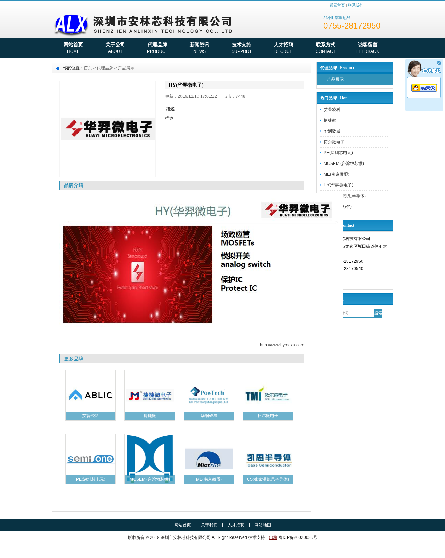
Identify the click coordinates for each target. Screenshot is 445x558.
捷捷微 (330, 120)
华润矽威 (332, 131)
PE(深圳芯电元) (338, 152)
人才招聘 (283, 48)
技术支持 (242, 48)
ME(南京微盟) (336, 174)
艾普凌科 (332, 109)
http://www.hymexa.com (282, 345)
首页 (88, 67)
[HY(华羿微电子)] (107, 129)
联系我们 (355, 5)
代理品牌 (157, 48)
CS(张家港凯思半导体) (345, 195)
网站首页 (73, 48)
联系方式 (325, 48)
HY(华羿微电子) (338, 185)
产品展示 (335, 79)
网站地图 (262, 525)
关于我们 (209, 525)
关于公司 (115, 48)
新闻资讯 (199, 48)
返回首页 (337, 5)
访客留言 (367, 48)
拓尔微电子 (334, 142)
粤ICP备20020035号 (297, 537)
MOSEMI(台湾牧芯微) (344, 163)
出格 (273, 537)
